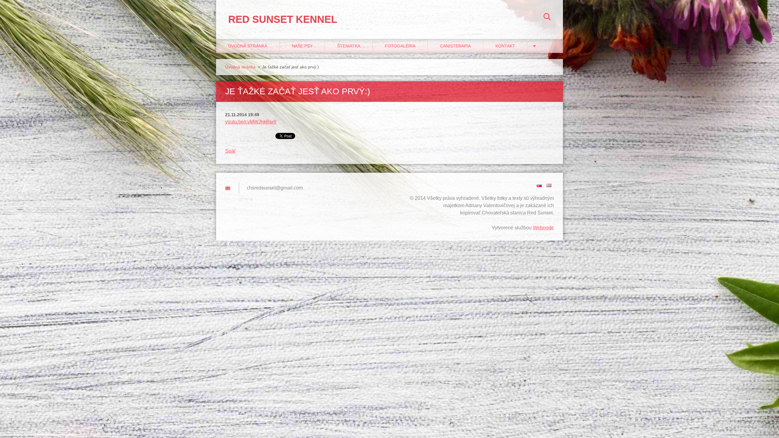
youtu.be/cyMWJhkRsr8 (250, 121)
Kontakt (505, 45)
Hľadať (547, 17)
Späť (230, 151)
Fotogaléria (400, 45)
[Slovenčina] (539, 185)
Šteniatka (348, 45)
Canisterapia (455, 45)
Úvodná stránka (247, 45)
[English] (549, 185)
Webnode (543, 227)
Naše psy (302, 45)
